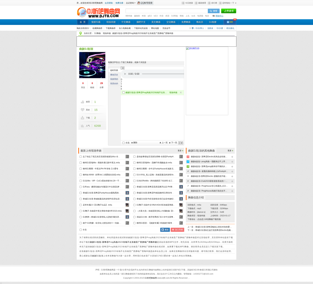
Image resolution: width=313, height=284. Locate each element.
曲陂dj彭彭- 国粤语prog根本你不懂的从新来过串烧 (209, 166)
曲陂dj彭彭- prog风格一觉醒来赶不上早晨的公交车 (209, 161)
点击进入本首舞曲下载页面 (209, 219)
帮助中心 (219, 16)
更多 (180, 150)
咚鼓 (144, 16)
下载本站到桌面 (142, 28)
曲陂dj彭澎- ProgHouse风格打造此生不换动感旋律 (209, 191)
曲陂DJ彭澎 (86, 48)
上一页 (165, 142)
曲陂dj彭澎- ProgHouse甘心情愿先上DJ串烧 (209, 186)
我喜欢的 (114, 83)
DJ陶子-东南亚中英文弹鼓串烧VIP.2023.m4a (102, 211)
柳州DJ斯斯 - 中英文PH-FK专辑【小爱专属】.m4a (105, 169)
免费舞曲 (186, 22)
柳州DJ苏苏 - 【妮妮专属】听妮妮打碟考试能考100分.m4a (162, 223)
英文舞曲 (156, 22)
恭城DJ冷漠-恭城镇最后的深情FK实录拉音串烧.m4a (105, 199)
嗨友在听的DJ (83, 28)
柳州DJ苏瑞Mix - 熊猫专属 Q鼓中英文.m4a (101, 162)
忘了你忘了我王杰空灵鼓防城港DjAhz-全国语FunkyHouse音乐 (110, 156)
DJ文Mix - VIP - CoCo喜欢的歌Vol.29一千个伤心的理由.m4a (109, 181)
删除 (135, 142)
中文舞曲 (126, 22)
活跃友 (210, 28)
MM (231, 22)
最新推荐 (202, 3)
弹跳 (182, 16)
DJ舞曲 (97, 33)
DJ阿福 (174, 16)
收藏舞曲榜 (97, 28)
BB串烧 (129, 16)
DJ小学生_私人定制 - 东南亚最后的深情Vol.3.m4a (158, 175)
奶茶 (167, 16)
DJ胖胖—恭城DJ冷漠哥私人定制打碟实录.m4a (103, 217)
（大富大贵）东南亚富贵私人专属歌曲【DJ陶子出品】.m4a (162, 211)
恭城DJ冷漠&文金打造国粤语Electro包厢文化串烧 (214, 230)
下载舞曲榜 (111, 28)
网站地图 (155, 28)
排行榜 (214, 3)
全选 (127, 143)
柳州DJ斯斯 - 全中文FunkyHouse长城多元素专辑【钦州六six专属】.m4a (168, 169)
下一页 (174, 142)
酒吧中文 (141, 22)
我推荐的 (114, 79)
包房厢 (200, 16)
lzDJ (156, 16)
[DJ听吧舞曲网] (98, 17)
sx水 (193, 16)
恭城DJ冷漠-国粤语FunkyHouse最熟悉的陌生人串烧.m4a (108, 193)
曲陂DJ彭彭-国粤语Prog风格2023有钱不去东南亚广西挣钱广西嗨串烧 (146, 92)
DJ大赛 (220, 28)
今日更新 (189, 3)
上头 (187, 16)
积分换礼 (230, 28)
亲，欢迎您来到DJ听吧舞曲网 (90, 3)
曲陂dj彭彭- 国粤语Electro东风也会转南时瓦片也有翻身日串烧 (209, 156)
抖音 (162, 16)
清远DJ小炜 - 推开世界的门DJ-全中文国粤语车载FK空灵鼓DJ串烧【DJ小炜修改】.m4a (174, 217)
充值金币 (166, 28)
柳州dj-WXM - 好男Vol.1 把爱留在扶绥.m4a (101, 175)
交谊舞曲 (171, 22)
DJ (121, 270)
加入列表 (179, 230)
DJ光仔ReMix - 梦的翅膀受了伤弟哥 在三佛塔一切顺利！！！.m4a (165, 181)
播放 (167, 230)
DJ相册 (212, 22)
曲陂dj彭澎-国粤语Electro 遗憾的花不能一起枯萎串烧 (209, 176)
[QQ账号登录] (145, 3)
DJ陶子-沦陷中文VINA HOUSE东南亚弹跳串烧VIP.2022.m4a (163, 205)
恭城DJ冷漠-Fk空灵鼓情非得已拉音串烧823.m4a (158, 199)
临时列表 (114, 70)
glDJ (150, 16)
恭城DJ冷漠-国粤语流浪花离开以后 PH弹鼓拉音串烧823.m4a (163, 187)
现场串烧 (111, 22)
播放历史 (114, 75)
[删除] (181, 93)
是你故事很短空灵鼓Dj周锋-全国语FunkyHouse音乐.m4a (161, 156)
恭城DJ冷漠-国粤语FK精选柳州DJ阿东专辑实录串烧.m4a (161, 193)
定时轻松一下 (228, 3)
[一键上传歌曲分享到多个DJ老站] (228, 11)
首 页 (83, 22)
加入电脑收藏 (125, 28)
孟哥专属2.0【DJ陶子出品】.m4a (97, 205)
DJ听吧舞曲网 (151, 278)
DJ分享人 (200, 28)
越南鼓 (137, 16)
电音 (207, 16)
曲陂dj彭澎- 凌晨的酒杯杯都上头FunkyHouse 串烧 (209, 171)
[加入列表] (232, 157)
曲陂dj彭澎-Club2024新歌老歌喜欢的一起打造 (209, 181)
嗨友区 (199, 22)
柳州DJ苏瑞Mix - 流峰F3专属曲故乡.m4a (154, 162)
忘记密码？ (131, 3)
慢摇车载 (96, 22)
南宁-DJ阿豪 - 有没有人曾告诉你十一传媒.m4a (103, 223)
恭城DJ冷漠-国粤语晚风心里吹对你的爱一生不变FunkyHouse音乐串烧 (214, 227)
